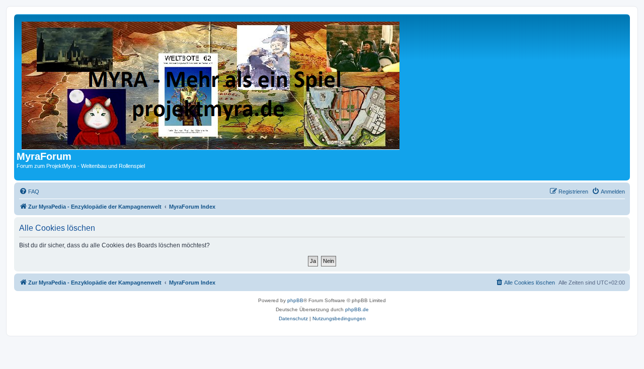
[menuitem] (29, 192)
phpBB (295, 300)
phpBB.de (357, 309)
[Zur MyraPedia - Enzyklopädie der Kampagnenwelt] (211, 84)
